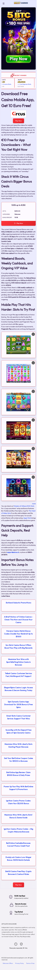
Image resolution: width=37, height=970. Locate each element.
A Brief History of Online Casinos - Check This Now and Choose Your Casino (18, 620)
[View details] (33, 334)
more (34, 504)
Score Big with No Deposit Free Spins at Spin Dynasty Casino (18, 731)
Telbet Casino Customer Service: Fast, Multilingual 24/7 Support (18, 674)
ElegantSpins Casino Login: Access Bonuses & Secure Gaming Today (18, 688)
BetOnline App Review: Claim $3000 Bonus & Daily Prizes (18, 773)
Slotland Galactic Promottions (18, 603)
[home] (21, 5)
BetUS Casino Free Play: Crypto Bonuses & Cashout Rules (18, 872)
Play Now (18, 121)
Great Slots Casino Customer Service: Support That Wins (18, 717)
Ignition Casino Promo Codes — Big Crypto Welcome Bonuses (18, 830)
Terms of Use (30, 963)
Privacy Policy (19, 963)
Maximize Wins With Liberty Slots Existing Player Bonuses (18, 745)
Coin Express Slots (22, 84)
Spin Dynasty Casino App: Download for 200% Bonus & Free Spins (18, 704)
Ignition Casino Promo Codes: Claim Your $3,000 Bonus (18, 802)
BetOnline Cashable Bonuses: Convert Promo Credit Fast (18, 844)
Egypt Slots (27, 518)
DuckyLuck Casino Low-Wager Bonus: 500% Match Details (18, 858)
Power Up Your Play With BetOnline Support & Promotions (18, 787)
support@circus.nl (13, 552)
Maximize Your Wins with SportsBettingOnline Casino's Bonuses (18, 662)
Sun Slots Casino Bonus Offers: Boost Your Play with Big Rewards (18, 646)
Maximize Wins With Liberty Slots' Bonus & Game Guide (18, 816)
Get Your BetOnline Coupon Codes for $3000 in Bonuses (18, 759)
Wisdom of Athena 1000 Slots (24, 506)
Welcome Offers (8, 963)
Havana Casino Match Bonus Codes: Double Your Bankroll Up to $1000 (18, 634)
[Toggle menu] (4, 3)
